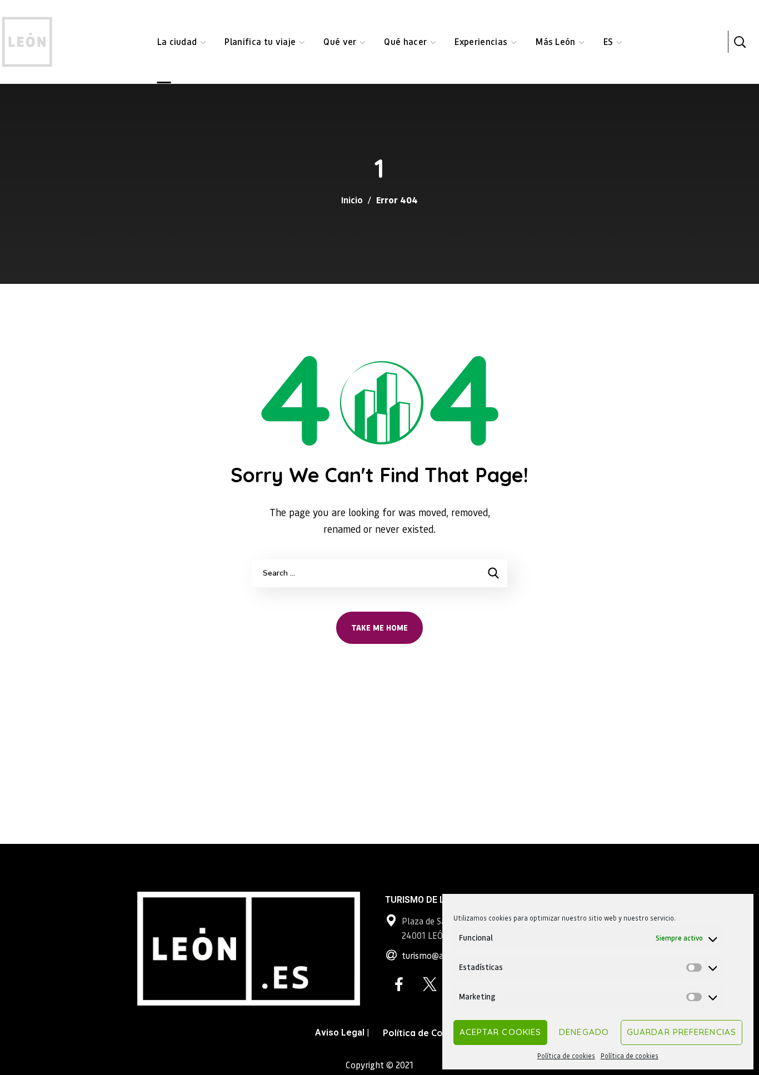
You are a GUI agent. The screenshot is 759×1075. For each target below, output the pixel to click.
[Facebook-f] (399, 984)
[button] (739, 41)
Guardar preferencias (681, 1032)
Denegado (584, 1032)
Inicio (352, 200)
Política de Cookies (424, 1032)
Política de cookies (566, 1056)
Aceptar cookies (501, 1032)
